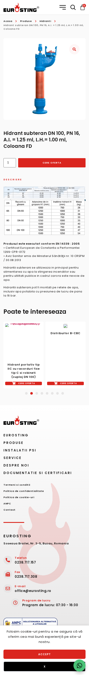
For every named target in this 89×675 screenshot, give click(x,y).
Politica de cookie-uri (18, 497)
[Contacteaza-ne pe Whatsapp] (79, 666)
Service (12, 458)
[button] (63, 7)
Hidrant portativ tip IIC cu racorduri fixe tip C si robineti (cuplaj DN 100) (24, 371)
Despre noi (16, 465)
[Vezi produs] (23, 341)
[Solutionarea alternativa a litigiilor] (30, 624)
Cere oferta (52, 162)
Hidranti (45, 21)
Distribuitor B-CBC (65, 333)
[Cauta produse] (73, 7)
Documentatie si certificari (37, 473)
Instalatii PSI (19, 450)
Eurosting (16, 435)
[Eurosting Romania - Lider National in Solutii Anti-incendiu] (21, 7)
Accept (44, 654)
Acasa (7, 21)
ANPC (7, 503)
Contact (9, 509)
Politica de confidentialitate (23, 491)
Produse (26, 21)
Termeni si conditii (16, 485)
